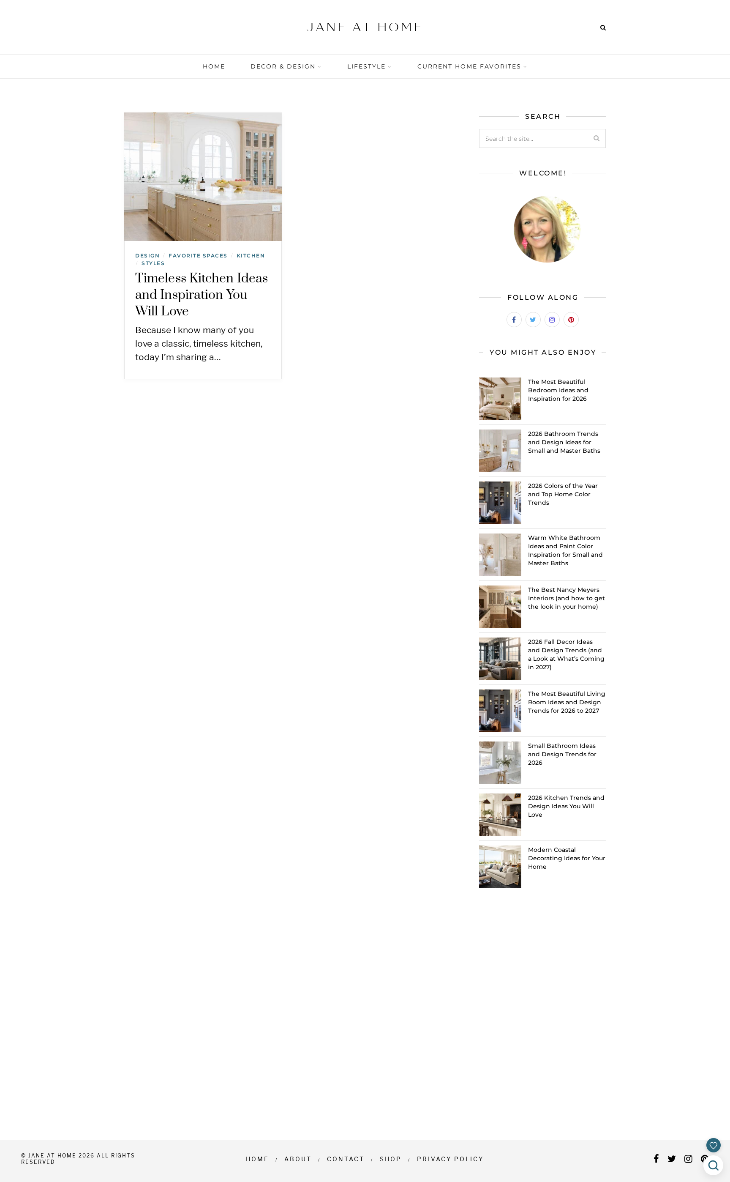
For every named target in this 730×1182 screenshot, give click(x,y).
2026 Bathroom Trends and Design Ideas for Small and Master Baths (564, 442)
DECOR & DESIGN (283, 66)
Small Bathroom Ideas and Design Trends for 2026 (562, 754)
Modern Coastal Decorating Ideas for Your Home (566, 858)
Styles (153, 263)
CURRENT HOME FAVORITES (469, 66)
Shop (391, 1159)
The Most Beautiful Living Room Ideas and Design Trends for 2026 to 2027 (566, 702)
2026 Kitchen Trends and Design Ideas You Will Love (566, 806)
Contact (346, 1159)
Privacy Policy (450, 1159)
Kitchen (251, 255)
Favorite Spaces (198, 255)
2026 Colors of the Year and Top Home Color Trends (563, 494)
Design (147, 255)
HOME (214, 66)
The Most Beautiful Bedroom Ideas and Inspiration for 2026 (558, 390)
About (298, 1159)
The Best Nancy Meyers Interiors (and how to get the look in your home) (566, 598)
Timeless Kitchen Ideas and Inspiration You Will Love (201, 295)
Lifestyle (366, 66)
